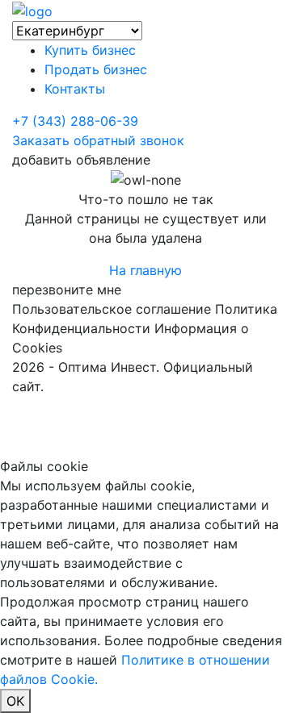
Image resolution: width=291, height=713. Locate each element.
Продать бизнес (95, 69)
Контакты (74, 89)
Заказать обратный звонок (98, 140)
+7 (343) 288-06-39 (75, 121)
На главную (145, 270)
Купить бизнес (90, 50)
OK (15, 701)
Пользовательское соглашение (111, 309)
